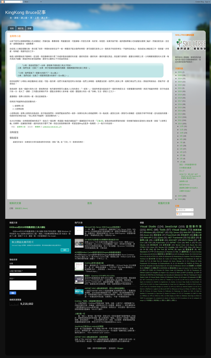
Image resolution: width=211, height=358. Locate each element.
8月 (181, 139)
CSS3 (194, 254)
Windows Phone (172, 277)
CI (185, 261)
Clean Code (169, 270)
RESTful (151, 275)
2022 (180, 85)
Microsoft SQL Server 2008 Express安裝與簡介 (103, 227)
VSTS (181, 247)
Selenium (177, 275)
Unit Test (160, 249)
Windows (148, 232)
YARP (141, 298)
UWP (194, 293)
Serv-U (198, 247)
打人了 (182, 171)
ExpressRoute (165, 263)
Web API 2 (148, 237)
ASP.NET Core (175, 243)
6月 (181, 146)
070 (156, 279)
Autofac (173, 282)
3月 (181, 155)
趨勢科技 (185, 252)
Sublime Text (188, 256)
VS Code (170, 266)
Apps (180, 268)
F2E (187, 270)
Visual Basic (179, 229)
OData (187, 289)
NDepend (168, 256)
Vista (190, 247)
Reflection (168, 291)
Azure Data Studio (183, 282)
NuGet (169, 252)
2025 (180, 75)
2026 (180, 72)
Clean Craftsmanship (161, 284)
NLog (181, 289)
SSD (197, 259)
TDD (184, 275)
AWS (197, 279)
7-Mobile (168, 279)
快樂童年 (147, 268)
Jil (173, 263)
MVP (184, 273)
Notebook (189, 259)
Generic (166, 286)
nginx (180, 249)
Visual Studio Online (158, 277)
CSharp (192, 261)
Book (160, 259)
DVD (194, 284)
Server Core (180, 245)
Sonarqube (150, 293)
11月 (182, 130)
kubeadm (193, 277)
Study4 (167, 293)
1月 (181, 162)
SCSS (142, 266)
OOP (197, 273)
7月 (181, 142)
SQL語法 (191, 237)
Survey (161, 247)
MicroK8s (181, 263)
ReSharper (160, 275)
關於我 (20, 28)
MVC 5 (188, 243)
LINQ (151, 249)
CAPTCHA (143, 284)
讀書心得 (197, 235)
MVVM (152, 254)
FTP (151, 252)
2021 (180, 88)
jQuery (160, 237)
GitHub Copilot (145, 273)
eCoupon (184, 277)
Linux (152, 247)
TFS (180, 293)
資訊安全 (158, 235)
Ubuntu (143, 245)
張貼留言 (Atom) (21, 208)
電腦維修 (190, 249)
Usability (171, 247)
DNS (189, 284)
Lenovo (171, 273)
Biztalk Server (184, 254)
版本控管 (152, 259)
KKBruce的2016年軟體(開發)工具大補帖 (27, 227)
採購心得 (156, 268)
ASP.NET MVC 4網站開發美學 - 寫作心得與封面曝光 (105, 288)
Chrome (159, 270)
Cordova (145, 254)
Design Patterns (178, 259)
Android (148, 282)
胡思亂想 (154, 245)
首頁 (12, 28)
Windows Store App (188, 295)
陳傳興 (38, 127)
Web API (187, 232)
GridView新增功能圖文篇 (94, 263)
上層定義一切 (80, 314)
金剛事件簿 (193, 226)
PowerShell (171, 235)
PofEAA (189, 263)
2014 (180, 111)
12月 (182, 126)
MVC (150, 229)
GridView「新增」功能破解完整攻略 (88, 301)
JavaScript (171, 226)
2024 (180, 78)
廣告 (200, 277)
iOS (179, 298)
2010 (180, 124)
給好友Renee (184, 185)
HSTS (178, 286)
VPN (151, 295)
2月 (181, 159)
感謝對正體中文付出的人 (188, 188)
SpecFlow (159, 293)
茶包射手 (185, 235)
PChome (147, 291)
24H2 (161, 279)
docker (198, 232)
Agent (141, 282)
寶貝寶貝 (169, 254)
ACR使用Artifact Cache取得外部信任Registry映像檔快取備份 (98, 252)
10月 (182, 133)
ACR (176, 254)
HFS (172, 286)
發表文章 (181, 210)
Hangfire (155, 273)
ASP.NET (160, 232)
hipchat (173, 298)
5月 (181, 149)
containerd (159, 298)
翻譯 (168, 300)
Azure (146, 235)
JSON (160, 256)
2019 (180, 95)
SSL (177, 252)
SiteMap (142, 293)
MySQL (190, 273)
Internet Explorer (188, 286)
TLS (148, 261)
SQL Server (174, 232)
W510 (156, 295)
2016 (180, 104)
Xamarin (166, 261)
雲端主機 (173, 268)
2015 (180, 107)
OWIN (193, 289)
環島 (163, 300)
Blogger (120, 348)
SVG (191, 291)
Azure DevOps (196, 252)
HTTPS (153, 256)
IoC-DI (197, 286)
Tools (162, 229)
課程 (173, 300)
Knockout (160, 252)
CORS (151, 270)
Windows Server (180, 266)
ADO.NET (173, 240)
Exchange (154, 263)
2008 (180, 199)
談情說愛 (167, 245)
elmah (166, 298)
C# (144, 249)
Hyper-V (163, 273)
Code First (173, 284)
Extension (180, 270)
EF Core (144, 286)
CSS (150, 243)
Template (150, 266)
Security (169, 275)
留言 (180, 214)
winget (142, 300)
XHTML (171, 249)
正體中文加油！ (185, 191)
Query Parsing (157, 291)
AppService (164, 282)
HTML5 (143, 247)
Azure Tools (197, 268)
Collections (182, 284)
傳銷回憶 (160, 254)
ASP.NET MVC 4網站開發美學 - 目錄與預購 (91, 337)
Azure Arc (194, 245)
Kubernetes (160, 243)
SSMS (142, 261)
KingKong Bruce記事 (25, 12)
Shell (197, 291)
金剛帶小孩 (21, 127)
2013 (180, 114)
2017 (180, 101)
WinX (177, 295)
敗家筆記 (156, 300)
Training (192, 275)
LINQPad (148, 289)
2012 (180, 117)
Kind (141, 289)
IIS (196, 243)
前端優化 (191, 266)
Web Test (156, 261)
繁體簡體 (197, 230)
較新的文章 (15, 203)
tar (190, 298)
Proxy (197, 263)
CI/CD (150, 284)
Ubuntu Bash (159, 266)
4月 (181, 152)
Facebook (195, 270)
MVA (178, 273)
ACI (179, 279)
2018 (180, 98)
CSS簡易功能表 (185, 168)
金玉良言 (164, 268)
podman (184, 298)
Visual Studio (148, 226)
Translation (187, 293)
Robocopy (177, 291)
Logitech (155, 289)
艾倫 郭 (100, 121)
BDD (144, 270)
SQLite (185, 291)
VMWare (144, 295)
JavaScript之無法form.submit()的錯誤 (89, 326)
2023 (180, 82)
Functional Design (155, 286)
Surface (173, 293)
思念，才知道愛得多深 (187, 165)
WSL (162, 295)
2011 (180, 120)
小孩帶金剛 (158, 240)
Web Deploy (170, 295)
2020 (180, 91)
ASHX (192, 279)
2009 (180, 196)
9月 (181, 136)
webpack (196, 298)
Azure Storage (177, 261)
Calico (167, 259)
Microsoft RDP (165, 289)
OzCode (142, 275)
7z (174, 279)
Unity (199, 293)
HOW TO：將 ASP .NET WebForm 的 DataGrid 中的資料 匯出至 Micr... (190, 176)
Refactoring (178, 256)
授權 (29, 28)
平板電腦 (149, 300)
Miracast (174, 289)
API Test (185, 279)
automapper (149, 298)
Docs (199, 284)
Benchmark (195, 282)
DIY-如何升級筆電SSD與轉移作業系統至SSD (102, 240)
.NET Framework (175, 237)
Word (197, 295)
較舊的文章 (164, 203)
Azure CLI (187, 268)
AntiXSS (156, 282)
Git (147, 256)
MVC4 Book (187, 240)
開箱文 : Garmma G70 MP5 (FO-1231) (100, 276)
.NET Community (147, 279)
